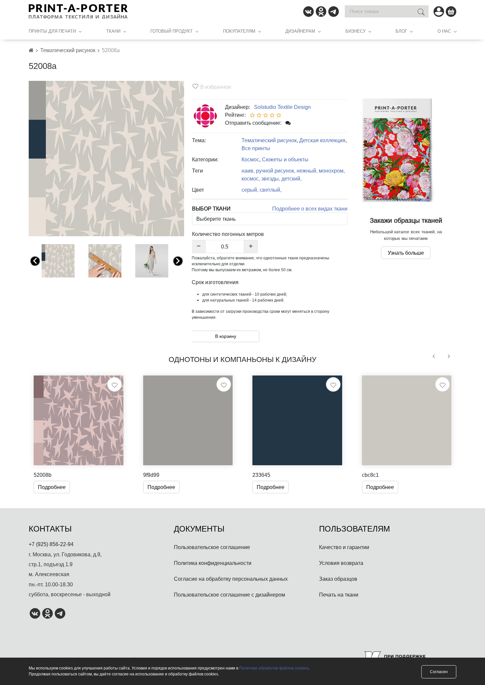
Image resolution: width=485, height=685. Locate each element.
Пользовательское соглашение (212, 547)
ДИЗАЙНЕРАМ (300, 31)
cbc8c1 (370, 475)
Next (178, 262)
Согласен (439, 671)
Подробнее (52, 487)
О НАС (444, 31)
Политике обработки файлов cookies (273, 668)
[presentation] (433, 356)
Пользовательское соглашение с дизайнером (229, 595)
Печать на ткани (338, 595)
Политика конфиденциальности (212, 563)
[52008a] (106, 158)
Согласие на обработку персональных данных (231, 579)
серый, (250, 190)
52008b (42, 475)
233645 (261, 475)
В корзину (225, 336)
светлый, (270, 190)
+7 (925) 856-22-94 (51, 544)
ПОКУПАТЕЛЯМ (239, 31)
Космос (250, 159)
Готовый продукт (171, 31)
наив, (248, 171)
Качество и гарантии (344, 547)
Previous (35, 262)
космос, (251, 178)
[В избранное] (114, 384)
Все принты (256, 148)
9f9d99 (151, 475)
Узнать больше (406, 253)
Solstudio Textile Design (281, 107)
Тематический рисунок (67, 50)
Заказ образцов (338, 579)
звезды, (270, 178)
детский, (291, 178)
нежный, (307, 171)
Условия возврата (341, 563)
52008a (111, 50)
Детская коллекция (322, 140)
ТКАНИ (113, 31)
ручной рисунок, (275, 171)
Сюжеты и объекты (285, 159)
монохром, (332, 171)
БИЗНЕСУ (355, 31)
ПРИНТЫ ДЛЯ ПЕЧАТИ (52, 31)
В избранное (215, 87)
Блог (401, 31)
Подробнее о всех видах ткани (309, 209)
